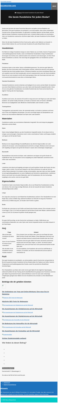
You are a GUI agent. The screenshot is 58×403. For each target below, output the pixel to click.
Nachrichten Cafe (8, 6)
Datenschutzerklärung (10, 384)
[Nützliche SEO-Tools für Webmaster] (29, 298)
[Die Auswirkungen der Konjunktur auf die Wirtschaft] (29, 327)
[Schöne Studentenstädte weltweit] (29, 335)
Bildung (19, 12)
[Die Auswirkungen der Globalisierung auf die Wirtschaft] (29, 305)
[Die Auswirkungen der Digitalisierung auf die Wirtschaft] (29, 313)
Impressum (7, 382)
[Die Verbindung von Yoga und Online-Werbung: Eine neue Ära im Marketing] (29, 287)
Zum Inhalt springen (6, 1)
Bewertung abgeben (8, 368)
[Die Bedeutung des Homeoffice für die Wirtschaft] (29, 320)
